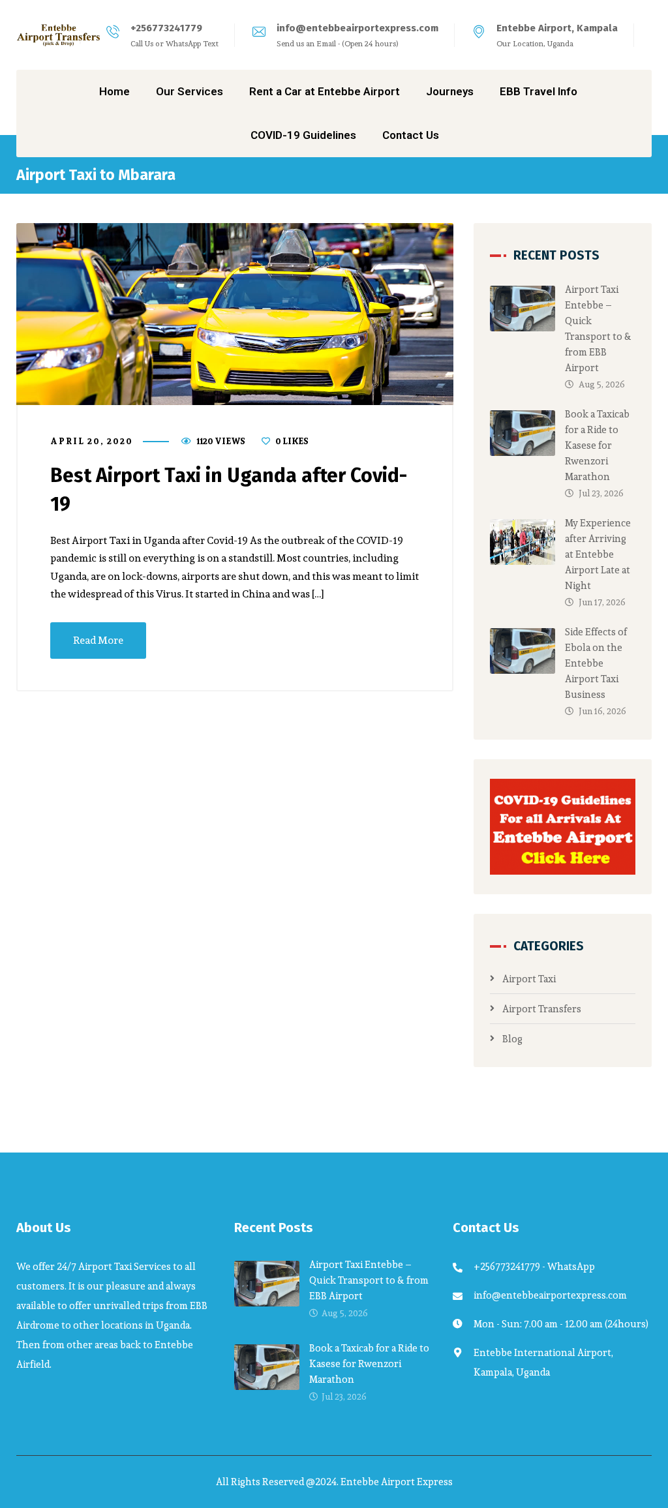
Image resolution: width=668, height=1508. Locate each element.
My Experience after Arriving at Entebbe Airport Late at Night (598, 554)
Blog (512, 1038)
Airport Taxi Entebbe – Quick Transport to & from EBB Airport (598, 328)
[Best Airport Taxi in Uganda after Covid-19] (234, 314)
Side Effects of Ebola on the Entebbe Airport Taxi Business (596, 663)
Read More (98, 640)
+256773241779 (166, 28)
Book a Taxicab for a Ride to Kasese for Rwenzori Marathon (597, 445)
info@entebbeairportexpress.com (357, 28)
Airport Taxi (529, 978)
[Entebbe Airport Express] (58, 35)
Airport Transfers (541, 1008)
